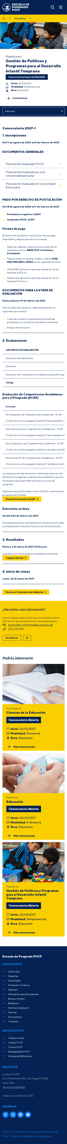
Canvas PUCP (15, 1042)
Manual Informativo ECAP (20, 499)
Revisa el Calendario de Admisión (24, 592)
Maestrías (20, 18)
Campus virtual (16, 1038)
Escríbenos (12, 637)
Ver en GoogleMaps (13, 1087)
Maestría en (14, 799)
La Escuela (13, 971)
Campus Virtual (14, 557)
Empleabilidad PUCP (19, 1051)
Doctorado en (25, 710)
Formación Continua (18, 985)
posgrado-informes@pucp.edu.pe (30, 624)
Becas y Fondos (16, 998)
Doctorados (14, 980)
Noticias (12, 1012)
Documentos (15, 1016)
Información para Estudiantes (23, 994)
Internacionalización (18, 1007)
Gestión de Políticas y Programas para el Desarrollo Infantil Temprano (33, 65)
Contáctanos (19, 98)
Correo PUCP (15, 1047)
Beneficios (13, 1003)
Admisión (13, 989)
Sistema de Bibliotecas (20, 1056)
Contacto (13, 1021)
